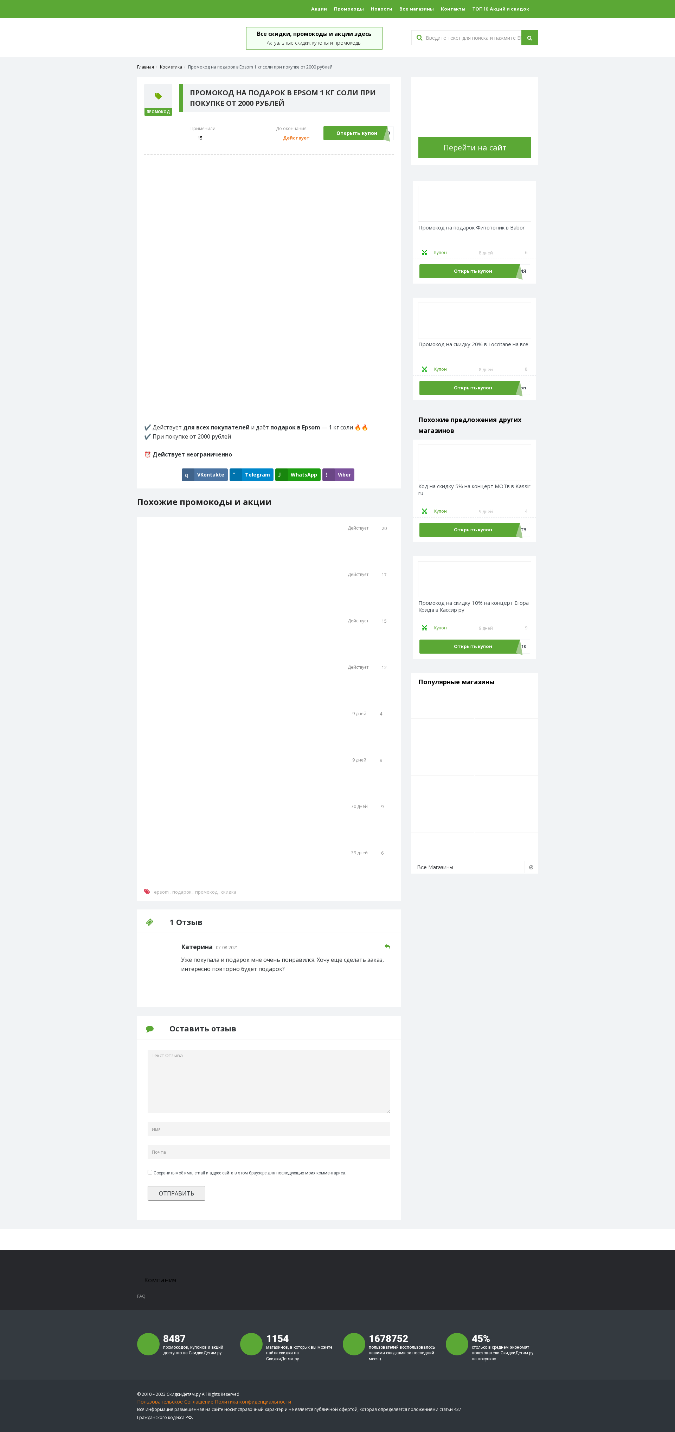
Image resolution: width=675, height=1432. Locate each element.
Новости (381, 9)
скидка (229, 892)
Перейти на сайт (474, 147)
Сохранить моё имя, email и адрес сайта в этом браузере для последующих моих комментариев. (250, 1173)
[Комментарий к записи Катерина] (387, 947)
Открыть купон (356, 133)
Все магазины (416, 9)
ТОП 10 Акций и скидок (500, 9)
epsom (161, 892)
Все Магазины (435, 867)
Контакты (453, 9)
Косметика (171, 67)
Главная (145, 67)
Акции (319, 9)
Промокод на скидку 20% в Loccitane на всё (473, 344)
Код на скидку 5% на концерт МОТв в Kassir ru (474, 490)
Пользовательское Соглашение (175, 1401)
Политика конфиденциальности (253, 1401)
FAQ (141, 1296)
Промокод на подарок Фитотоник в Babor (471, 227)
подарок (182, 892)
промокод (206, 892)
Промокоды (349, 9)
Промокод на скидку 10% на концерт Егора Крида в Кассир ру (473, 606)
